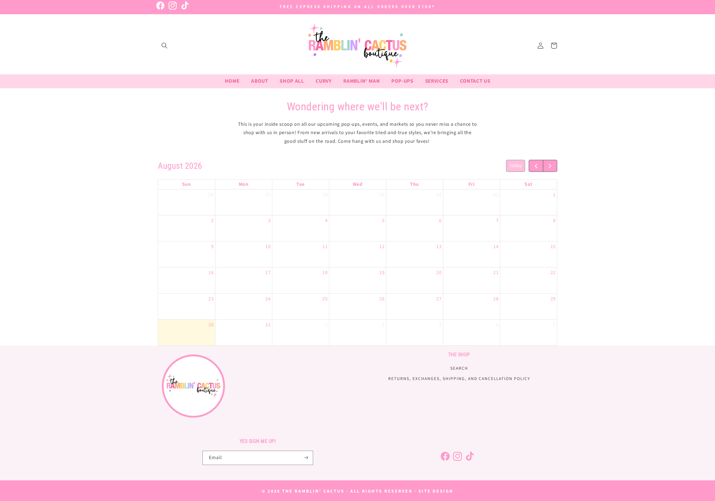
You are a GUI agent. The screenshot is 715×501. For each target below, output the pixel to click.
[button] (164, 45)
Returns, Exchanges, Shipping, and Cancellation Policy (459, 379)
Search (459, 368)
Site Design (435, 491)
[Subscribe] (306, 457)
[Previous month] (536, 166)
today (516, 165)
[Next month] (550, 166)
